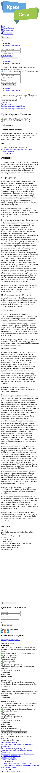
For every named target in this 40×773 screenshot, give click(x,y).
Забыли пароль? (6, 56)
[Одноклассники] (5, 631)
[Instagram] (5, 738)
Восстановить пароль (9, 100)
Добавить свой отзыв (8, 603)
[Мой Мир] (8, 631)
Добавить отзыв (7, 625)
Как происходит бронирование (12, 754)
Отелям (3, 771)
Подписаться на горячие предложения (14, 732)
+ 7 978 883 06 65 (7, 153)
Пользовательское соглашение (20, 765)
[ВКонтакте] (2, 631)
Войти (7, 61)
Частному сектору (13, 771)
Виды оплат (22, 744)
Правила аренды (14, 756)
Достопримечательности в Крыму (13, 106)
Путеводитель (6, 104)
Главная (4, 102)
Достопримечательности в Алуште (13, 108)
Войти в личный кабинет (9, 58)
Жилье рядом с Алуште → (10, 640)
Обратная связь (18, 763)
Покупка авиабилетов (9, 760)
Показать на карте (7, 151)
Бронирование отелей (9, 742)
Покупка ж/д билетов (8, 758)
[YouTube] (7, 738)
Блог (10, 763)
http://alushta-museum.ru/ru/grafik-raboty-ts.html (17, 149)
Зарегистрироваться (12, 45)
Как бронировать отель (9, 744)
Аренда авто (5, 752)
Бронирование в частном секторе (13, 748)
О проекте (4, 763)
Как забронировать (8, 750)
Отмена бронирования (23, 750)
